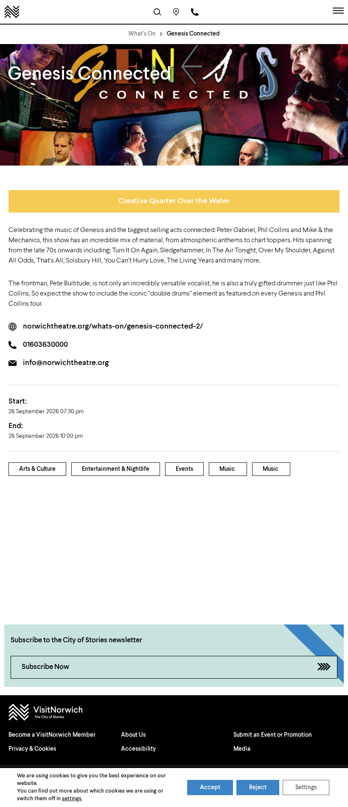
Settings (306, 787)
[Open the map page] (176, 12)
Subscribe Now (45, 667)
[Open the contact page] (194, 12)
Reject (258, 787)
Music (227, 469)
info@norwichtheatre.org (66, 363)
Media (241, 749)
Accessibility (138, 749)
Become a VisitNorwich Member (51, 735)
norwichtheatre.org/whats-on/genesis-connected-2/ (113, 326)
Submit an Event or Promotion (272, 735)
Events (184, 469)
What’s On (142, 34)
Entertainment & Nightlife (115, 469)
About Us (133, 735)
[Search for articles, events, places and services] (157, 12)
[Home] (12, 12)
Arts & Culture (37, 469)
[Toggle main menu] (338, 12)
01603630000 (45, 344)
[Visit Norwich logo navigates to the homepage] (174, 713)
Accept (210, 787)
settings (71, 798)
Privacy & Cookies (32, 749)
